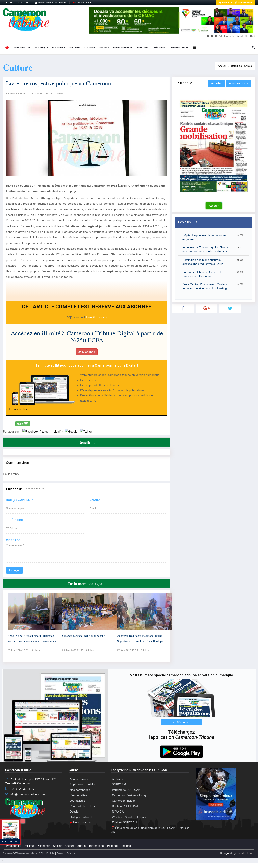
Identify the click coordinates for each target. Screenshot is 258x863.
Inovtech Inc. (246, 853)
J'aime (20, 423)
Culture (89, 47)
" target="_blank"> (52, 431)
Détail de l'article (241, 65)
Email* (95, 500)
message (13, 540)
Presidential (22, 47)
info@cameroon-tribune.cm (51, 2)
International (123, 47)
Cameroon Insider (123, 800)
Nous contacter (83, 2)
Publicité (50, 853)
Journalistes (77, 800)
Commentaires (179, 47)
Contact (60, 853)
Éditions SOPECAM (124, 822)
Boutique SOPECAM (125, 806)
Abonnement (245, 2)
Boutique (227, 2)
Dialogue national (81, 817)
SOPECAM (119, 784)
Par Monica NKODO (17, 93)
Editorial (143, 47)
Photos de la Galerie (83, 806)
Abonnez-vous (238, 83)
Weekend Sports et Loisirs (129, 817)
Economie (58, 47)
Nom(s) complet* (19, 500)
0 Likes (59, 93)
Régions (159, 47)
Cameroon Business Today (129, 795)
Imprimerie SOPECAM (126, 789)
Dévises (71, 853)
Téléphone (15, 520)
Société (74, 47)
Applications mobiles (83, 784)
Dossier (74, 811)
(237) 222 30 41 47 (18, 2)
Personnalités (78, 795)
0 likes (36, 650)
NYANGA (118, 811)
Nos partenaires (80, 789)
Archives (117, 779)
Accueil (222, 65)
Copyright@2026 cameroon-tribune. (20, 853)
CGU (41, 853)
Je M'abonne (86, 351)
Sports (104, 47)
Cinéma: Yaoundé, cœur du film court (83, 636)
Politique (41, 47)
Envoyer (14, 570)
